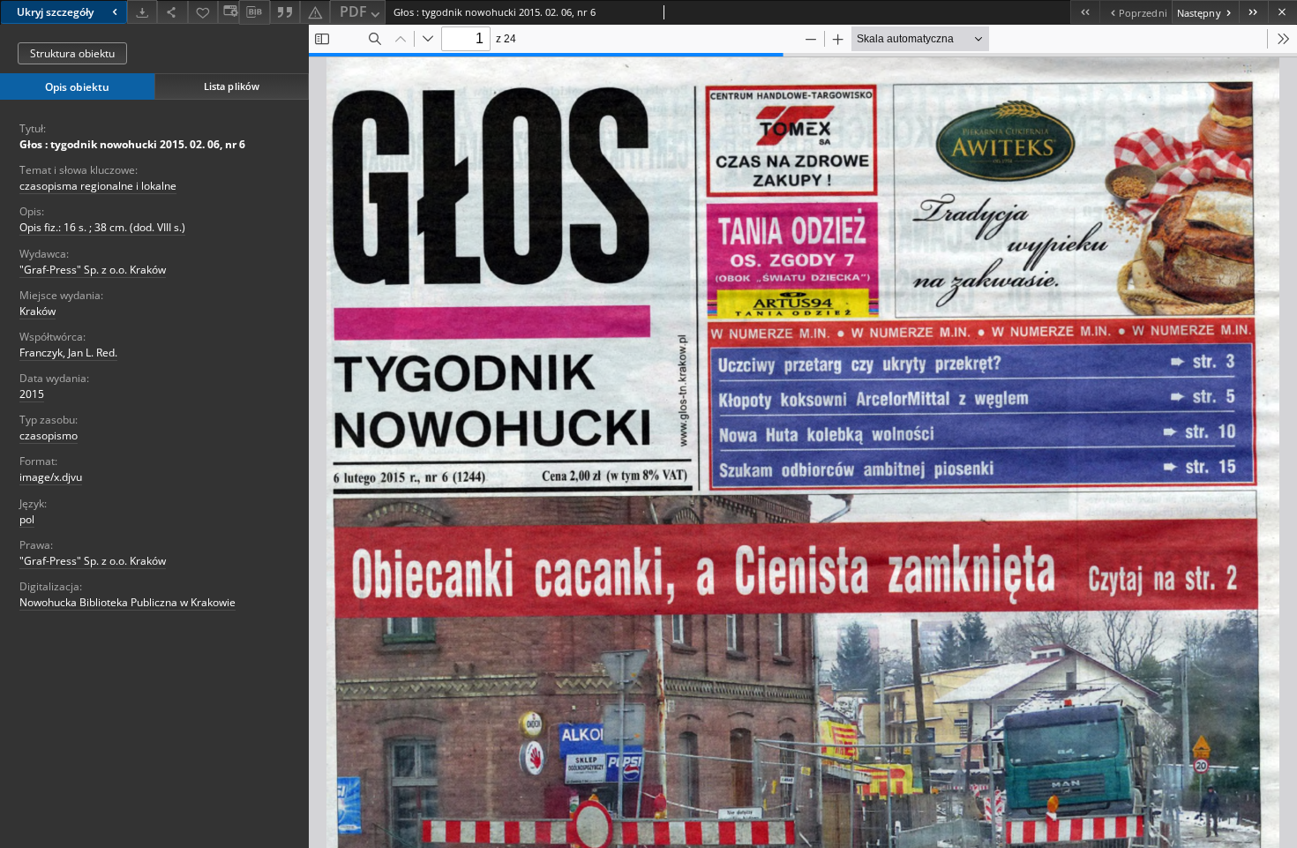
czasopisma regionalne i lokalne (97, 185)
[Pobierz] (142, 12)
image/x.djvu (50, 476)
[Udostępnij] (172, 12)
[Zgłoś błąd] (315, 12)
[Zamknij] (1282, 12)
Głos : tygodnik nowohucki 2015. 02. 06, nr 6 (132, 144)
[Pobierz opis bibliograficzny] (254, 12)
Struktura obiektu (72, 53)
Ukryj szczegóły (55, 11)
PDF (353, 11)
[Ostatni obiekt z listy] (1253, 12)
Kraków (37, 311)
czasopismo (48, 435)
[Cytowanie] (285, 12)
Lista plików (231, 86)
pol (26, 519)
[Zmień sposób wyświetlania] (228, 12)
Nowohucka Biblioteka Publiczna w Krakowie (127, 602)
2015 (31, 393)
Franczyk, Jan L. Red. (68, 352)
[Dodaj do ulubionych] (203, 12)
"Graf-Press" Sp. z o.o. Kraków (92, 269)
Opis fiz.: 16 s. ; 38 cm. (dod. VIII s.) (102, 227)
